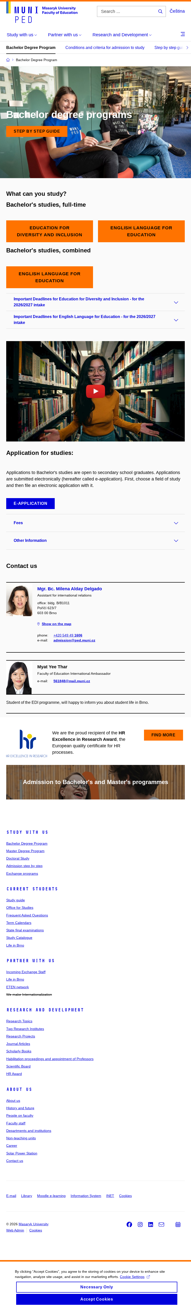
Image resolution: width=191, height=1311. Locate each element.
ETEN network (17, 987)
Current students (32, 889)
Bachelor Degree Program (30, 47)
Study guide (15, 900)
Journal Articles (18, 1044)
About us (19, 1089)
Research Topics (19, 1021)
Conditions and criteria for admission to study (104, 47)
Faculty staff (15, 1123)
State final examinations (25, 930)
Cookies (125, 1196)
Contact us (14, 1161)
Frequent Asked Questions (27, 915)
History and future (20, 1108)
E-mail (11, 1196)
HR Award (14, 1074)
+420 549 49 (67, 635)
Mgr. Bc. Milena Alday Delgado (69, 588)
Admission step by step (24, 866)
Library (26, 1196)
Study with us (27, 832)
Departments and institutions (28, 1131)
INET (110, 1196)
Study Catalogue (19, 938)
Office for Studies (19, 908)
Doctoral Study (17, 858)
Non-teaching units (21, 1138)
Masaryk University (33, 1224)
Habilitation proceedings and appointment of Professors (50, 1059)
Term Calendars (18, 923)
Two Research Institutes (25, 1029)
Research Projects (20, 1036)
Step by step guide (170, 47)
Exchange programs (22, 873)
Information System (86, 1196)
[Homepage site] (42, 12)
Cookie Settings (132, 1277)
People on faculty (19, 1115)
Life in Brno (15, 945)
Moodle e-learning (51, 1196)
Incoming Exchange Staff (26, 972)
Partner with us (30, 960)
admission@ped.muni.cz (74, 640)
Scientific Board (18, 1066)
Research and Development (45, 1010)
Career (11, 1146)
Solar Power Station (21, 1153)
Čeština (177, 11)
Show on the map (56, 624)
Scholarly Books (18, 1051)
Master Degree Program (25, 851)
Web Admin (15, 1230)
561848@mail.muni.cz (71, 681)
